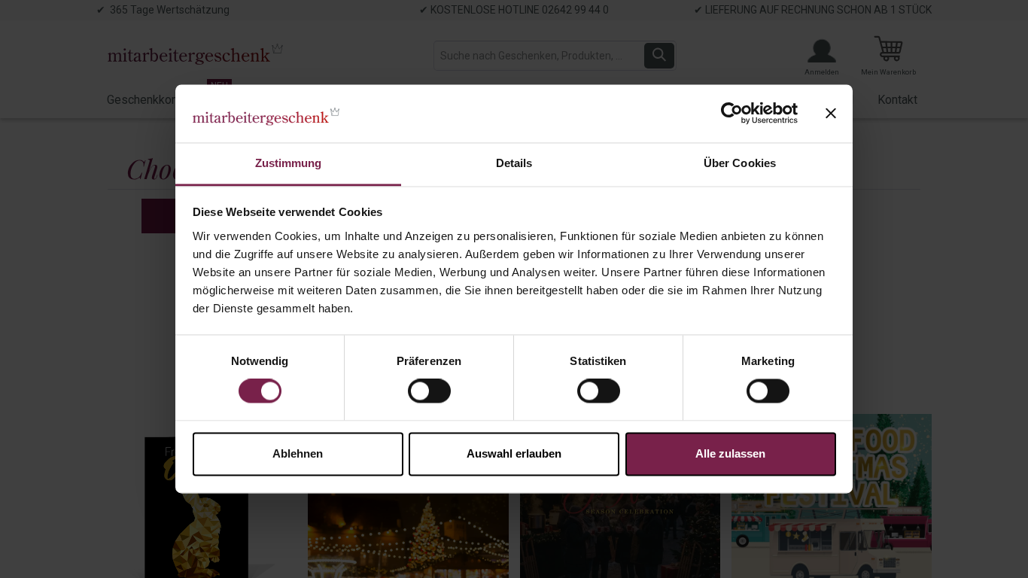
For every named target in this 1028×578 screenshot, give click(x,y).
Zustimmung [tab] (288, 163)
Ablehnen (297, 453)
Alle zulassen (730, 453)
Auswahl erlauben (514, 453)
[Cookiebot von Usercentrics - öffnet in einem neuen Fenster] (732, 113)
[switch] (429, 391)
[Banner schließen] (831, 113)
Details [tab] (514, 163)
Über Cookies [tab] (740, 163)
